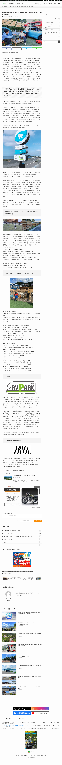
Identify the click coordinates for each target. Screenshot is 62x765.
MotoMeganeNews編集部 (8, 599)
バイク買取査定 (8, 533)
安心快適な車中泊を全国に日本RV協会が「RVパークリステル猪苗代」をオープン (26, 476)
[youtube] (54, 0)
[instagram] (46, 0)
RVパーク (5, 16)
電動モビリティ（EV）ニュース (12, 542)
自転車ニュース (8, 539)
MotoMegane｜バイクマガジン (12, 530)
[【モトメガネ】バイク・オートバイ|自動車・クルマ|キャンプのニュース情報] (4, 3)
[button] (7, 48)
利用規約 (38, 755)
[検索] (59, 0)
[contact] (57, 0)
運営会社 (17, 755)
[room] (50, 0)
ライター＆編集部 (23, 755)
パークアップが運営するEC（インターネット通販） (13, 725)
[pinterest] (53, 0)
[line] (51, 0)
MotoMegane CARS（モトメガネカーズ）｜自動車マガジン (18, 536)
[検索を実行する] (59, 3)
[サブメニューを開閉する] (40, 530)
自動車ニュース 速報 (28, 571)
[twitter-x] (45, 0)
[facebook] (43, 0)
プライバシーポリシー (32, 755)
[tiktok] (48, 0)
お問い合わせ (43, 755)
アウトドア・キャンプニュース (12, 545)
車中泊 (9, 16)
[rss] (56, 0)
